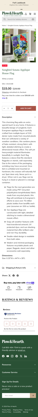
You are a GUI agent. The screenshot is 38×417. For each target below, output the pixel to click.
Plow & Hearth (12, 406)
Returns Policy (6, 412)
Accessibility (17, 412)
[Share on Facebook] (14, 276)
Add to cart (25, 108)
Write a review (7, 79)
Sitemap (25, 412)
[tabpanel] (19, 318)
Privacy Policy (6, 410)
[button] (30, 14)
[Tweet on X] (9, 276)
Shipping (5, 92)
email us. (21, 350)
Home (4, 25)
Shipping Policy (17, 410)
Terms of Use (29, 410)
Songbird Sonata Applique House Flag (20, 25)
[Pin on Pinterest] (18, 276)
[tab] (17, 9)
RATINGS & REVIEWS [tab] (17, 299)
